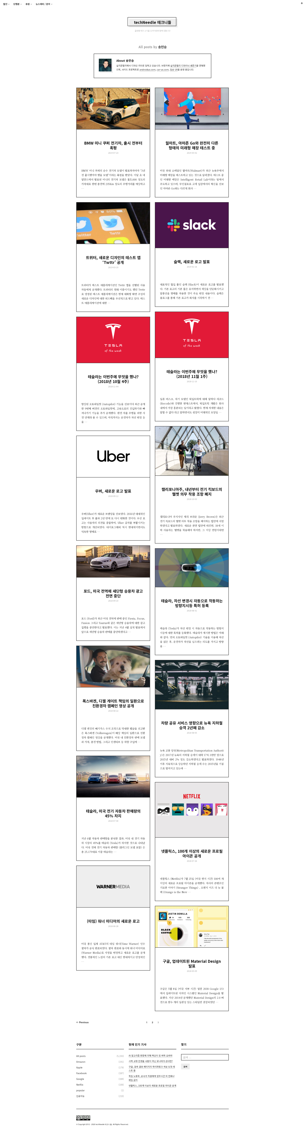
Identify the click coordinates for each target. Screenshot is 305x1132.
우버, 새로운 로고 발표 (113, 491)
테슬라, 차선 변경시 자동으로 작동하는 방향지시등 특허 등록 (192, 603)
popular (80, 1090)
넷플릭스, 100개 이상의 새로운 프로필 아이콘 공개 (192, 853)
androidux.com (147, 69)
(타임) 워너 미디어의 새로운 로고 (113, 921)
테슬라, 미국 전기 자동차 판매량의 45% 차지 (113, 813)
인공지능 (80, 1096)
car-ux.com (163, 69)
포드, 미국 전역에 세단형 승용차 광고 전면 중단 (113, 593)
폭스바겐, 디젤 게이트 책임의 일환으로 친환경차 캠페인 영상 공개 (113, 703)
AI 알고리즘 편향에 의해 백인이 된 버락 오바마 (150, 1055)
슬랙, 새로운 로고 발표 (192, 261)
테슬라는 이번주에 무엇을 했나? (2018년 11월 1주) (191, 374)
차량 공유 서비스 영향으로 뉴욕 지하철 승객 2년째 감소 (192, 725)
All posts (81, 1056)
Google (80, 1078)
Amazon (80, 1061)
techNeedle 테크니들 (152, 22)
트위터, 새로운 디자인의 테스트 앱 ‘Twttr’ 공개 (113, 260)
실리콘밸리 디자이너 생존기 (183, 65)
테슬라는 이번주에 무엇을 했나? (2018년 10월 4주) (113, 379)
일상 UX (174, 69)
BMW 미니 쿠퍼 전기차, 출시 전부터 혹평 (113, 145)
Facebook (81, 1073)
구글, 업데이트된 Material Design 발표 (192, 963)
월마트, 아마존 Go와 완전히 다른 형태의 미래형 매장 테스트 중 (192, 145)
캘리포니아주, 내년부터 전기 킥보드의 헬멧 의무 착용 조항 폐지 (192, 491)
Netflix (79, 1084)
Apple (79, 1067)
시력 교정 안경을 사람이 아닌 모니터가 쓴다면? (151, 1061)
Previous (83, 1022)
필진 (5, 4)
